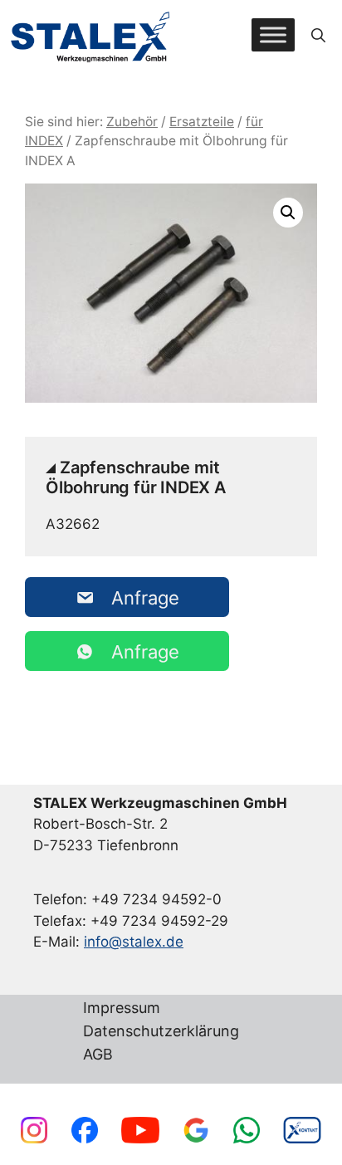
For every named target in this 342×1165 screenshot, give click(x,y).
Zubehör (132, 122)
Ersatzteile (201, 122)
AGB (98, 1055)
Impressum (121, 1008)
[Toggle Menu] (273, 35)
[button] (318, 34)
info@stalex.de (133, 941)
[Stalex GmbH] (91, 35)
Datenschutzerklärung (161, 1032)
